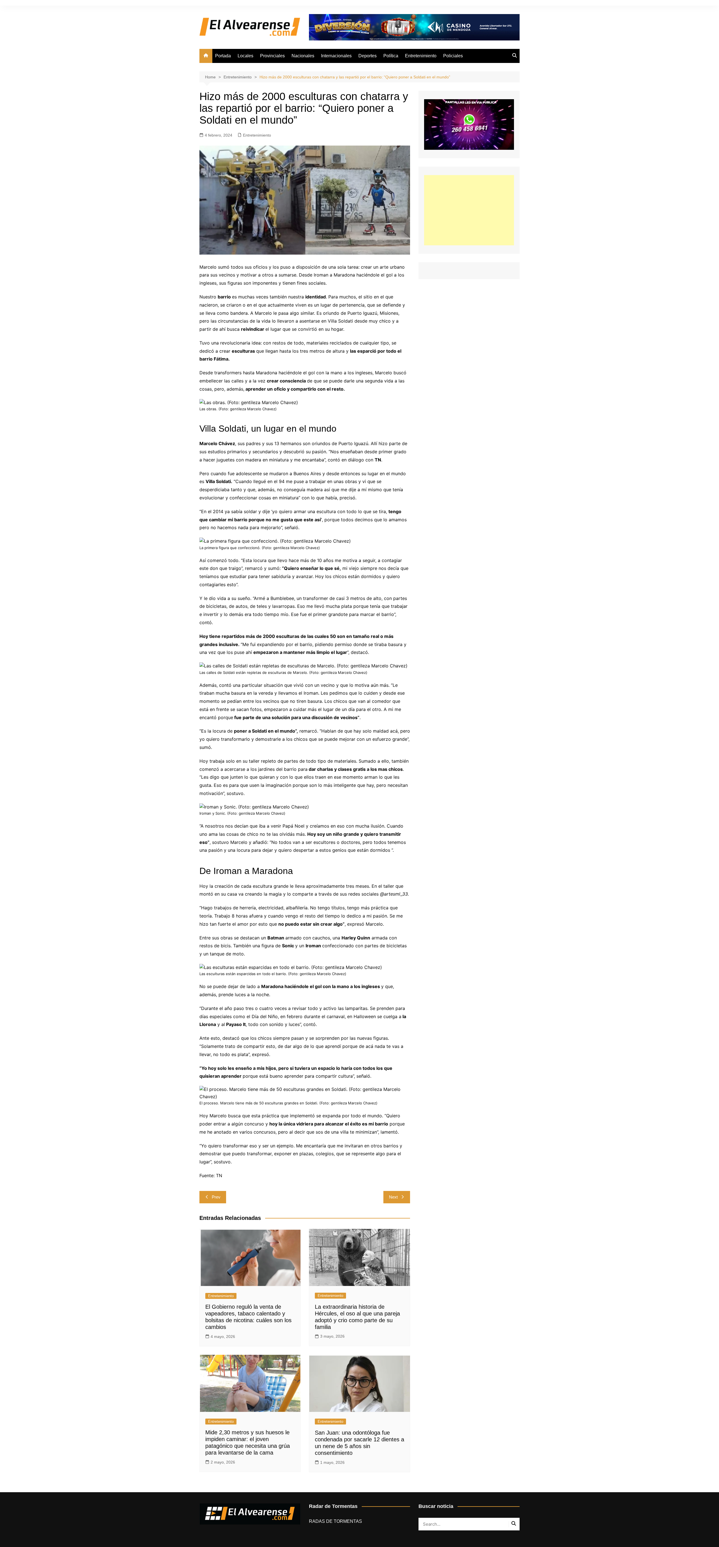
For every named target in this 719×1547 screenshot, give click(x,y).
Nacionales (303, 55)
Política (390, 55)
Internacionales (336, 55)
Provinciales (272, 55)
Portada (223, 55)
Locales (245, 55)
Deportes (367, 55)
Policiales (453, 55)
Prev (216, 1197)
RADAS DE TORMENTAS (335, 1521)
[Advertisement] (469, 210)
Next (393, 1197)
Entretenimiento (420, 55)
